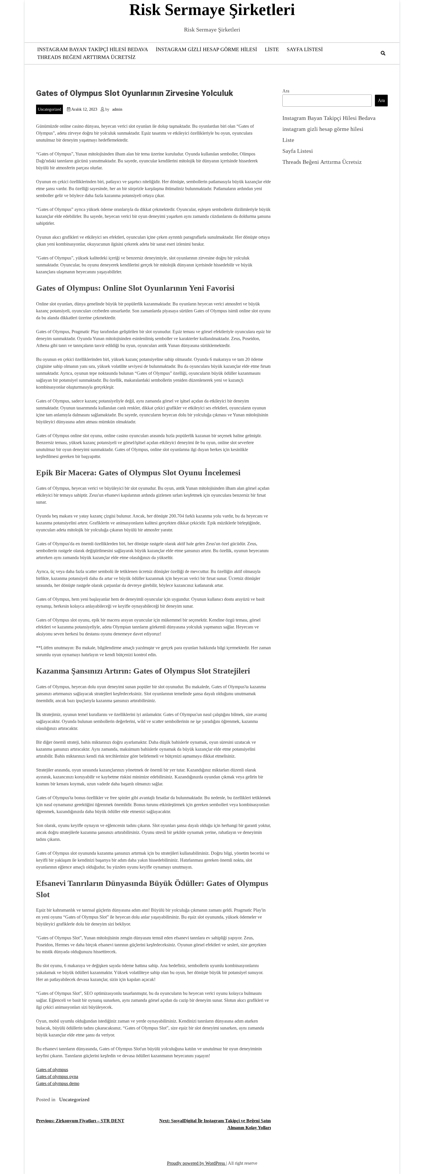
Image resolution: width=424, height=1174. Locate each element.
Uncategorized (49, 109)
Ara (285, 90)
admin (117, 109)
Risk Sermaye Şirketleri (212, 9)
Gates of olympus (52, 1069)
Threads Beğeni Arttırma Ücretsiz (86, 57)
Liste (272, 49)
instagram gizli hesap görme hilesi (206, 49)
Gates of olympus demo (57, 1083)
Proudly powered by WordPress (196, 1163)
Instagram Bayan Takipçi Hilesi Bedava (92, 49)
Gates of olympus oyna (57, 1076)
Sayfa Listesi (305, 49)
